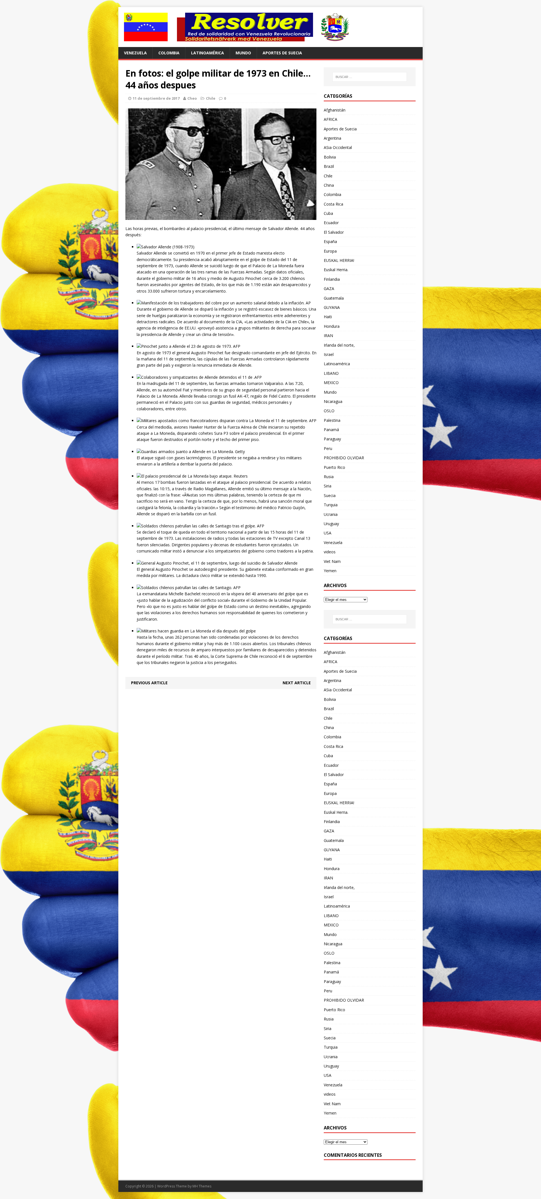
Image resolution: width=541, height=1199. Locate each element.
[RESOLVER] (270, 27)
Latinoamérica (207, 52)
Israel (329, 354)
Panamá (331, 429)
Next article (297, 682)
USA (327, 533)
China (329, 185)
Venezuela (135, 52)
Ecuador (331, 222)
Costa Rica (333, 204)
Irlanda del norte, (339, 345)
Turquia (331, 504)
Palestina (332, 420)
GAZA (329, 288)
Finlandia (332, 279)
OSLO (329, 410)
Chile (210, 98)
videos (330, 551)
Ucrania (331, 514)
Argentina (332, 138)
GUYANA (332, 307)
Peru (328, 448)
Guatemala (334, 298)
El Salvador (334, 232)
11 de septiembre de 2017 (156, 98)
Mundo (243, 52)
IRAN (328, 335)
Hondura (332, 326)
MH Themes (201, 1186)
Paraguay (332, 439)
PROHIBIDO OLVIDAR (344, 457)
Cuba (328, 213)
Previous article (149, 682)
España (330, 241)
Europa (330, 251)
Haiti (328, 316)
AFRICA (330, 119)
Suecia (330, 495)
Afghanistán (334, 110)
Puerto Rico (334, 467)
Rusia (329, 476)
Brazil (329, 166)
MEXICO (331, 382)
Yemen (330, 570)
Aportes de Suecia (282, 52)
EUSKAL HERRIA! (339, 260)
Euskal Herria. (336, 269)
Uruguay (331, 523)
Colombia (168, 52)
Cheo (192, 98)
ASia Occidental (338, 147)
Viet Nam (332, 561)
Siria (327, 486)
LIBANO (331, 373)
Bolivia (330, 157)
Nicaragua (333, 401)
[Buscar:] (369, 77)
